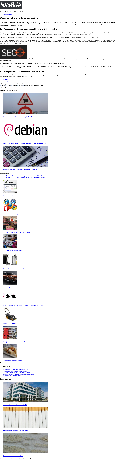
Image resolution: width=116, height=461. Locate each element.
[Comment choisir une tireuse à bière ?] (10, 266)
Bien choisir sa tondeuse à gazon (12, 323)
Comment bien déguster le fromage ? (13, 360)
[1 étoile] (2, 85)
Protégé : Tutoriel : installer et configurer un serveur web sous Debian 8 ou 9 (25, 143)
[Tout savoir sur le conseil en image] (10, 247)
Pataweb (75, 75)
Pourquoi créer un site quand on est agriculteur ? (17, 117)
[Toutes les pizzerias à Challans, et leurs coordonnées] (10, 229)
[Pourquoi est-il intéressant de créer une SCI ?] (10, 339)
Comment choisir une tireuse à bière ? (13, 268)
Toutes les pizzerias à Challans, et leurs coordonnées (17, 232)
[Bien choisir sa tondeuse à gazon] (10, 320)
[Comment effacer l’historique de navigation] (10, 211)
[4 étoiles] (20, 85)
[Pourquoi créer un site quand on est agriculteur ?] (25, 113)
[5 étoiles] (25, 85)
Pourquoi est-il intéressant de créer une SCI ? (15, 342)
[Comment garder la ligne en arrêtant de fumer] (25, 427)
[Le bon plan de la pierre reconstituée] (25, 453)
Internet (15, 14)
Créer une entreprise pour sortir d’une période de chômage (20, 169)
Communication (7, 14)
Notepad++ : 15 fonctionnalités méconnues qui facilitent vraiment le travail (23, 195)
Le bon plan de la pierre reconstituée (13, 456)
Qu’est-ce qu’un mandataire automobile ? (14, 287)
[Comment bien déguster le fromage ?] (10, 357)
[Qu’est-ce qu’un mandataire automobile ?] (10, 284)
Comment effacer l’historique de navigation (15, 214)
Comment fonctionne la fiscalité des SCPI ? (15, 405)
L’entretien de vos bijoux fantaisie (12, 375)
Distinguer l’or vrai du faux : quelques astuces (15, 369)
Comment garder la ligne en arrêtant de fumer (15, 430)
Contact (13, 459)
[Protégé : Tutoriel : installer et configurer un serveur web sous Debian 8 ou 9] (25, 140)
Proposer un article (5, 459)
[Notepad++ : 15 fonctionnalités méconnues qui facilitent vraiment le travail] (10, 193)
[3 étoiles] (14, 85)
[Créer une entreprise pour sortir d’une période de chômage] (25, 166)
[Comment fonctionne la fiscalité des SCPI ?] (25, 402)
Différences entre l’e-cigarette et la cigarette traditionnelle (18, 374)
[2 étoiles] (8, 85)
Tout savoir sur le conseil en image (12, 250)
